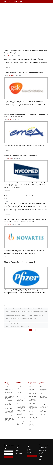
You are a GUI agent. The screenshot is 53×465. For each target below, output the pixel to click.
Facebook (41, 454)
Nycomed (10, 158)
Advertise (18, 449)
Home (17, 447)
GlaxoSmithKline (11, 75)
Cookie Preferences (20, 452)
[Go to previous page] (13, 329)
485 (21, 330)
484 (18, 330)
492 (43, 330)
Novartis (9, 119)
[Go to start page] (11, 329)
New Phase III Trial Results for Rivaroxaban (15, 323)
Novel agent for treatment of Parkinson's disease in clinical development (21, 321)
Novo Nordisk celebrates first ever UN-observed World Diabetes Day (21, 318)
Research (29, 450)
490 (37, 330)
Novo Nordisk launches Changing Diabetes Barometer (17, 326)
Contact (18, 454)
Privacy (17, 450)
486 (24, 330)
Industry (29, 449)
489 (34, 330)
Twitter (40, 456)
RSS (40, 459)
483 (15, 330)
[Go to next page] (45, 329)
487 (27, 330)
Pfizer (9, 264)
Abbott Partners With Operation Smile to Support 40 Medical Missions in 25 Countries (24, 308)
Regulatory (29, 452)
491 (40, 330)
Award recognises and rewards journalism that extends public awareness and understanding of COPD (26, 312)
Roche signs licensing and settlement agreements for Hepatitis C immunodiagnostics (24, 315)
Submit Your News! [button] (32, 455)
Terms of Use (19, 453)
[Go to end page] (47, 329)
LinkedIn (41, 457)
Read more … (8, 67)
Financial (10, 201)
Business (10, 55)
